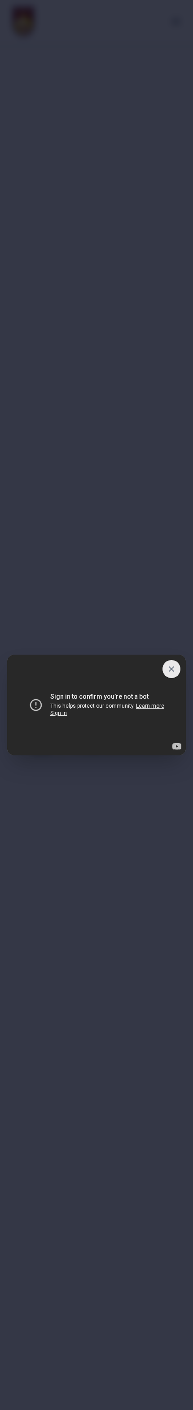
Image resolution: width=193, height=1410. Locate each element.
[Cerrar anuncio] (171, 669)
